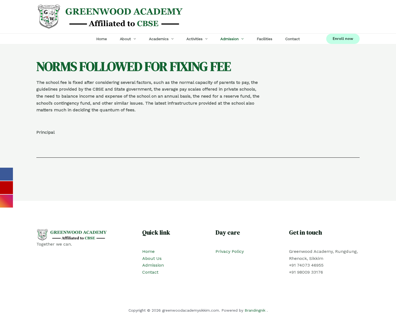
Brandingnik (255, 310)
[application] (133, 39)
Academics (159, 39)
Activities (194, 39)
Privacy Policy (230, 251)
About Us (152, 258)
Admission (229, 39)
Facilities (264, 39)
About (125, 39)
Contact (292, 39)
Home (101, 39)
